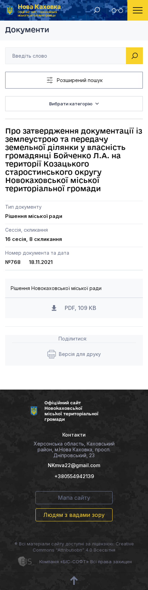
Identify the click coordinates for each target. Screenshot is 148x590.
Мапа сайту (74, 497)
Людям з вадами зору (74, 514)
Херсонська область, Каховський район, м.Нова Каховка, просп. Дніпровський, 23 (74, 449)
